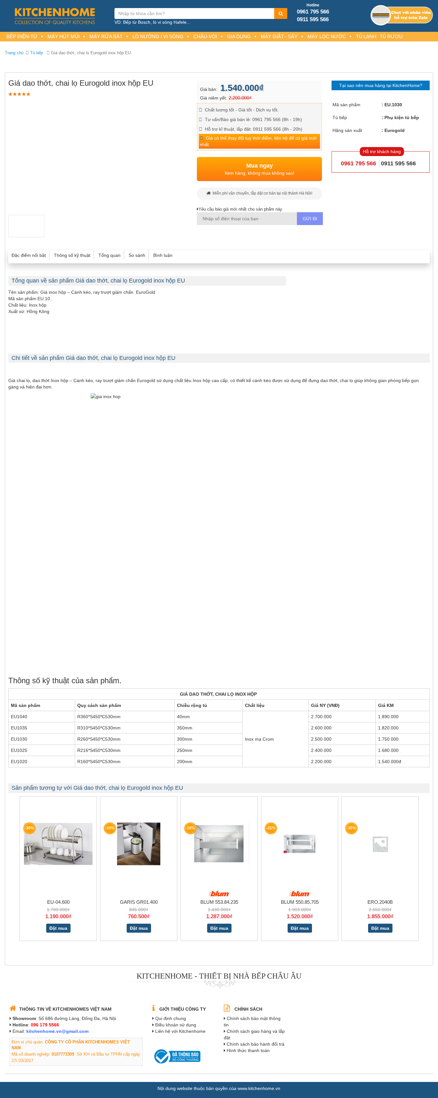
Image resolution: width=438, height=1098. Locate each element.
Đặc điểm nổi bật (29, 255)
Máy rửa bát (105, 36)
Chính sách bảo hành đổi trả (255, 1044)
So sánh (137, 255)
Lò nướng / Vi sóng (157, 36)
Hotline (313, 5)
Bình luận (163, 255)
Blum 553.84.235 (219, 902)
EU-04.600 (58, 902)
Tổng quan (109, 255)
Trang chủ (14, 52)
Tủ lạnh (366, 36)
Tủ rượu (391, 36)
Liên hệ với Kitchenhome (180, 1031)
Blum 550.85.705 (300, 902)
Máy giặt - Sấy (279, 36)
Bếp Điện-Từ (22, 36)
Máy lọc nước (326, 36)
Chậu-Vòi (205, 36)
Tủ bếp (36, 52)
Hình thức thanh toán (248, 1050)
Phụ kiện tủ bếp (401, 117)
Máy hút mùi (63, 36)
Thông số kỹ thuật (72, 255)
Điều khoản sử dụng (175, 1024)
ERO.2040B (380, 902)
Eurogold (394, 130)
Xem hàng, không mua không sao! (259, 169)
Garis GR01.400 (139, 902)
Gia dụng (239, 36)
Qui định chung (170, 1018)
